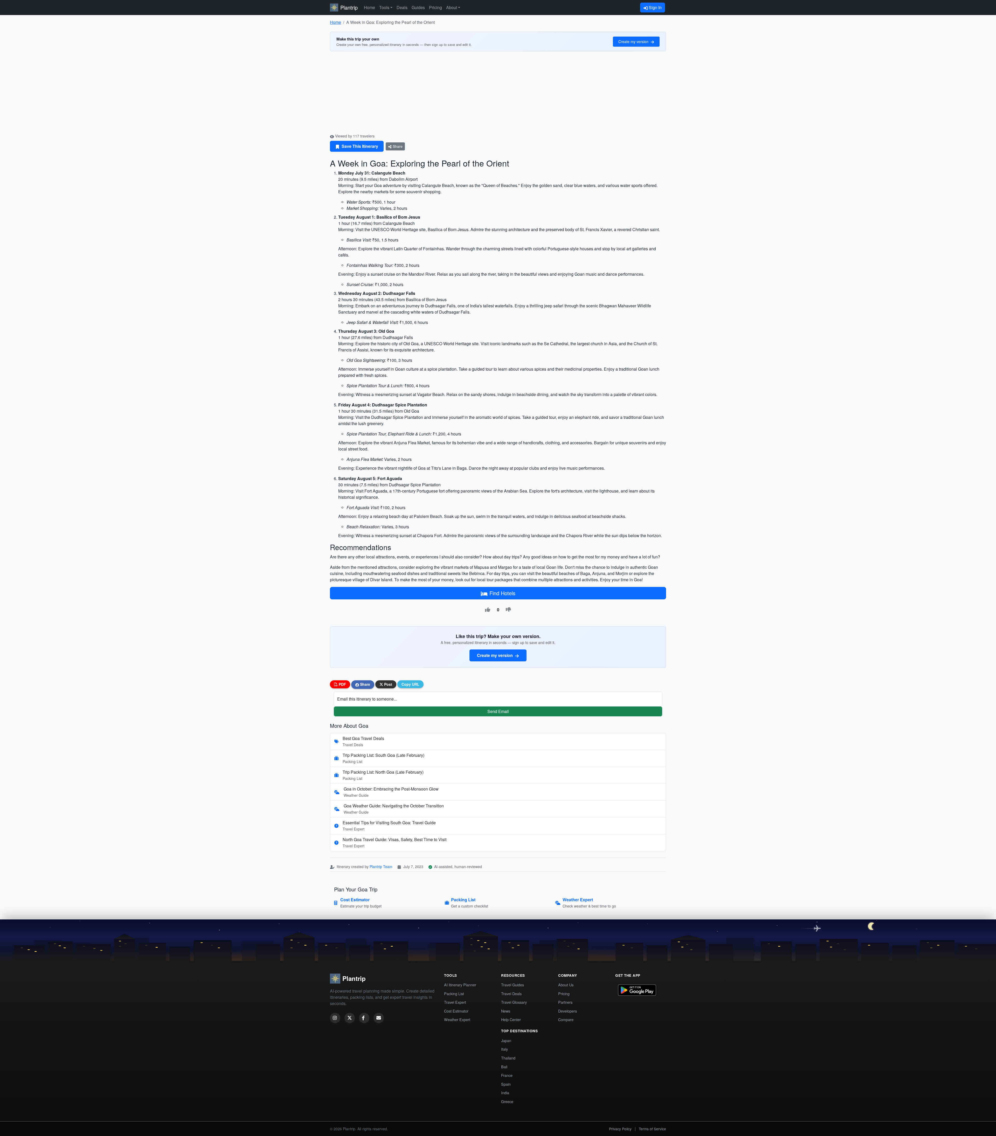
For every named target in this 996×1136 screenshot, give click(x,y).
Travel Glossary (514, 1002)
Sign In (655, 7)
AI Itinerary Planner (460, 984)
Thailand (508, 1058)
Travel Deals (511, 993)
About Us (565, 984)
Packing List (454, 993)
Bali (504, 1066)
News (505, 1011)
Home (369, 7)
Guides (418, 7)
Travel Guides (512, 984)
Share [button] (364, 684)
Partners (565, 1002)
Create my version (633, 41)
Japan (506, 1040)
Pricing (435, 7)
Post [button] (387, 684)
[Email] (379, 1018)
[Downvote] (508, 609)
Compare (565, 1019)
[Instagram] (335, 1018)
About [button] (451, 7)
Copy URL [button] (410, 684)
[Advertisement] (498, 94)
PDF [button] (342, 684)
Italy (504, 1049)
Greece (507, 1101)
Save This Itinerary (359, 146)
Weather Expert (457, 1019)
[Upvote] (487, 609)
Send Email (498, 711)
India (505, 1092)
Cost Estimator (456, 1011)
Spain (506, 1084)
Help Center (511, 1019)
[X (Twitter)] (349, 1018)
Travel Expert (455, 1002)
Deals (402, 7)
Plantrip (349, 7)
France (507, 1075)
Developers (567, 1011)
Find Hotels (502, 593)
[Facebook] (364, 1018)
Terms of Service (652, 1128)
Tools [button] (384, 7)
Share (397, 146)
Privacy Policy (620, 1128)
